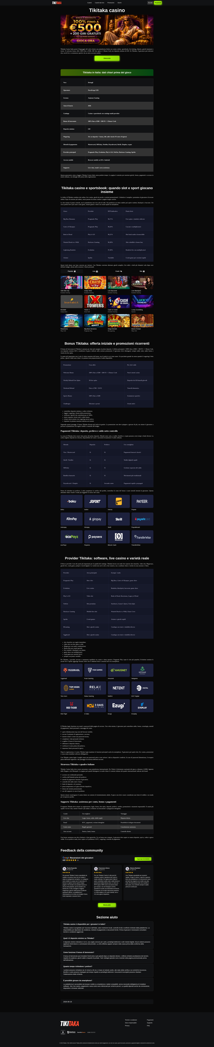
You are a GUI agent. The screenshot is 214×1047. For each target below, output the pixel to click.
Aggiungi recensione (143, 859)
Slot (141, 271)
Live (94, 271)
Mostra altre (107, 905)
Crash (117, 271)
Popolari (70, 271)
